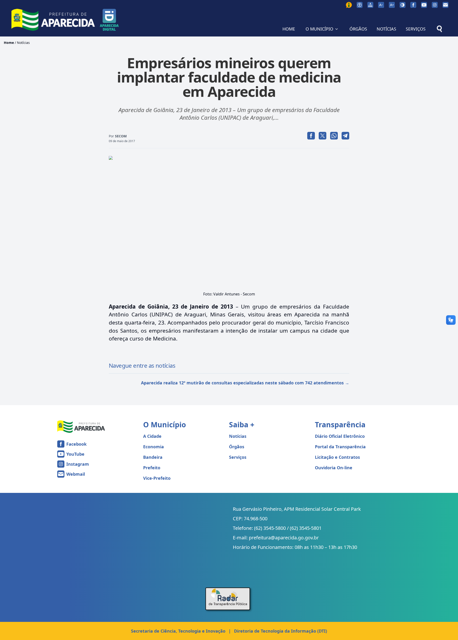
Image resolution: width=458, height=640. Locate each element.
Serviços (237, 457)
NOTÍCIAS (386, 29)
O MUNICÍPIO (319, 29)
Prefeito (151, 467)
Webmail (75, 474)
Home (9, 42)
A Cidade (152, 436)
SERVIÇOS (416, 29)
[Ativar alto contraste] (403, 5)
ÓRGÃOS (358, 29)
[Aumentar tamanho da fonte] (392, 5)
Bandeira (152, 457)
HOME (288, 29)
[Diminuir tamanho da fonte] (381, 5)
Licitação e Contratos (337, 457)
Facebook (76, 444)
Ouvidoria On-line (333, 467)
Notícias (23, 42)
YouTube (75, 454)
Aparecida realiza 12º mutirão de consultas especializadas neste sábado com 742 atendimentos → (245, 383)
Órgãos (236, 446)
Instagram (77, 464)
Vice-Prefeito (157, 478)
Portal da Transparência (340, 446)
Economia (153, 446)
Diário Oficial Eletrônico (340, 436)
